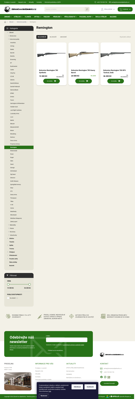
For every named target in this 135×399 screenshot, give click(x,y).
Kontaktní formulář (109, 383)
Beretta (12, 56)
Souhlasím (90, 387)
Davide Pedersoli (15, 86)
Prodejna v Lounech (10, 2)
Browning (13, 59)
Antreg (12, 46)
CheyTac (12, 73)
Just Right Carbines (15, 110)
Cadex (12, 69)
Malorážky (13, 225)
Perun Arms (13, 140)
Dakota (12, 79)
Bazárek (11, 265)
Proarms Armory (15, 144)
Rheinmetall (13, 150)
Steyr (11, 188)
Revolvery (12, 231)
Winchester (13, 215)
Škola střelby (13, 262)
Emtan (12, 96)
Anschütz (13, 42)
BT (11, 63)
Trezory (11, 248)
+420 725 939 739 (109, 372)
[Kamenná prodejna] (18, 381)
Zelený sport (13, 221)
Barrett (12, 53)
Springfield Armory (15, 184)
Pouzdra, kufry (13, 258)
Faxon (12, 100)
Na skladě (13, 298)
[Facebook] (101, 376)
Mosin (12, 130)
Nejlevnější (42, 37)
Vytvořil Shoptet (100, 396)
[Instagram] (105, 376)
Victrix (12, 208)
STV (11, 191)
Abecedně (63, 37)
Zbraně (11, 32)
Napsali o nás (22, 2)
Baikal (12, 49)
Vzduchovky (13, 235)
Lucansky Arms (14, 113)
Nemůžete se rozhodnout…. (74, 377)
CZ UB (12, 76)
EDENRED (69, 374)
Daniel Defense (14, 83)
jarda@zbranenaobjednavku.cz (113, 368)
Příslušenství (13, 255)
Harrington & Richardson (17, 103)
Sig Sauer (13, 174)
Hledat (87, 9)
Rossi (11, 154)
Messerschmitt (14, 127)
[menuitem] (8, 17)
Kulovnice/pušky (14, 39)
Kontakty (39, 2)
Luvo (11, 117)
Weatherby (13, 211)
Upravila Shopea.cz (125, 396)
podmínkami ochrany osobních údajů (73, 345)
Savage (12, 167)
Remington (13, 147)
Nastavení (44, 396)
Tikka (11, 201)
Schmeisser (13, 171)
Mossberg (13, 134)
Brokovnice (13, 36)
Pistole (12, 228)
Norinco (12, 137)
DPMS (12, 93)
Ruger (12, 157)
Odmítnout (77, 387)
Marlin (12, 120)
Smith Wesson (14, 181)
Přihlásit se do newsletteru (55, 350)
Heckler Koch (14, 106)
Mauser (12, 123)
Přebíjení (12, 252)
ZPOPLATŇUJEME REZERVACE (75, 368)
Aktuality (31, 2)
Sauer (12, 164)
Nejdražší (53, 37)
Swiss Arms (13, 194)
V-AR (11, 204)
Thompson (13, 198)
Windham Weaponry (16, 218)
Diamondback (14, 90)
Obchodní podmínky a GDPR (53, 2)
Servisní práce (70, 371)
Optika (11, 245)
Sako (11, 161)
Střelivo (11, 238)
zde (50, 391)
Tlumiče (11, 242)
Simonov (12, 177)
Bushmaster (13, 66)
